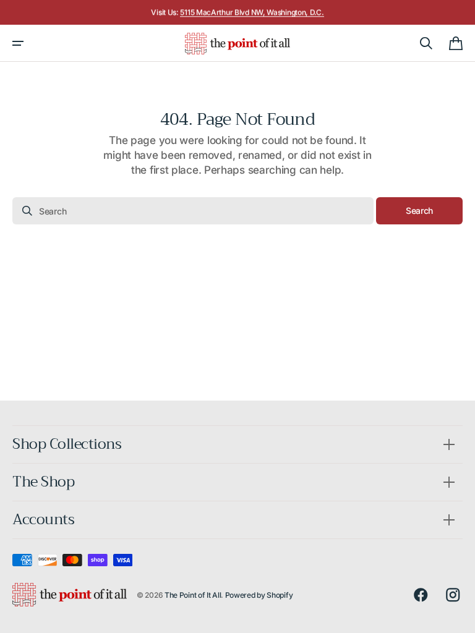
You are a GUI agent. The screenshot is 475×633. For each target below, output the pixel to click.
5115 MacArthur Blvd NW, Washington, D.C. (251, 12)
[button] (18, 43)
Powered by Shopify (259, 595)
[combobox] (193, 210)
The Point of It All (193, 595)
